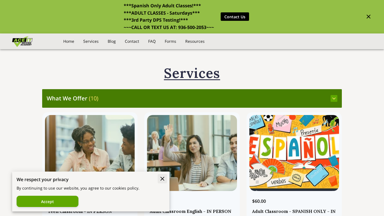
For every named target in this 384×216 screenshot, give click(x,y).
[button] (192, 98)
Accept (47, 201)
